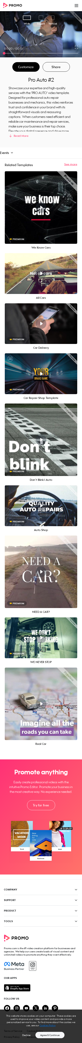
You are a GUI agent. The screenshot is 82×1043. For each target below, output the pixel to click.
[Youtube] (26, 1008)
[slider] (4, 53)
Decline (26, 1035)
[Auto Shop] (41, 505)
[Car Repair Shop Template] (41, 373)
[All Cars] (41, 273)
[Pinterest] (55, 1008)
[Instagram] (32, 966)
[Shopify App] (41, 987)
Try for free (41, 805)
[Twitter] (36, 1008)
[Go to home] (14, 6)
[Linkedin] (45, 1008)
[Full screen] (76, 47)
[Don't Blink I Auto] (41, 439)
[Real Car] (41, 704)
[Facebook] (14, 966)
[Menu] (76, 5)
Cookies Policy (48, 1025)
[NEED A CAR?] (41, 572)
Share (56, 67)
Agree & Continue (50, 1035)
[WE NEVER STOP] (41, 637)
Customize (26, 67)
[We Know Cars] (41, 207)
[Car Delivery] (41, 323)
